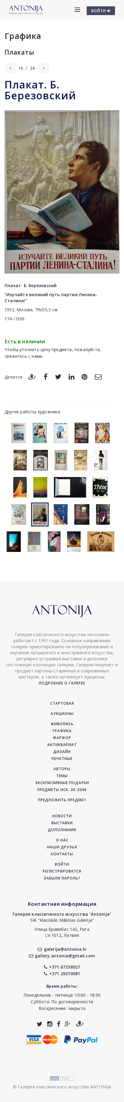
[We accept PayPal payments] (81, 1039)
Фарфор (62, 737)
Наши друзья (62, 847)
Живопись (62, 723)
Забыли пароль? (62, 878)
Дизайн (62, 751)
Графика (23, 35)
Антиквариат (62, 744)
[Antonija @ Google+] (67, 1024)
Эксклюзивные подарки (62, 782)
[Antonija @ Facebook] (58, 1024)
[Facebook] (46, 376)
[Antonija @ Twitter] (39, 1024)
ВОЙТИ (99, 10)
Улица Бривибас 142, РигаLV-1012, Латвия (62, 932)
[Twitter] (58, 376)
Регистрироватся (62, 871)
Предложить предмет (62, 799)
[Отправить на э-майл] (98, 376)
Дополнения (62, 829)
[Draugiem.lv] (31, 376)
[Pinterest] (84, 376)
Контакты (62, 854)
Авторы (62, 768)
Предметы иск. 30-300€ (62, 789)
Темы (62, 775)
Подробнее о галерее (62, 683)
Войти (62, 864)
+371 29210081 (64, 973)
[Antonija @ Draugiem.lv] (79, 1024)
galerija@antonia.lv (65, 949)
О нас (62, 840)
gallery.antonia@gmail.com (65, 956)
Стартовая (62, 703)
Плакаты (19, 52)
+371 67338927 (64, 967)
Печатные (62, 758)
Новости (62, 815)
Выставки (62, 822)
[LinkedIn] (71, 376)
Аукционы (62, 713)
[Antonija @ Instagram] (49, 1024)
